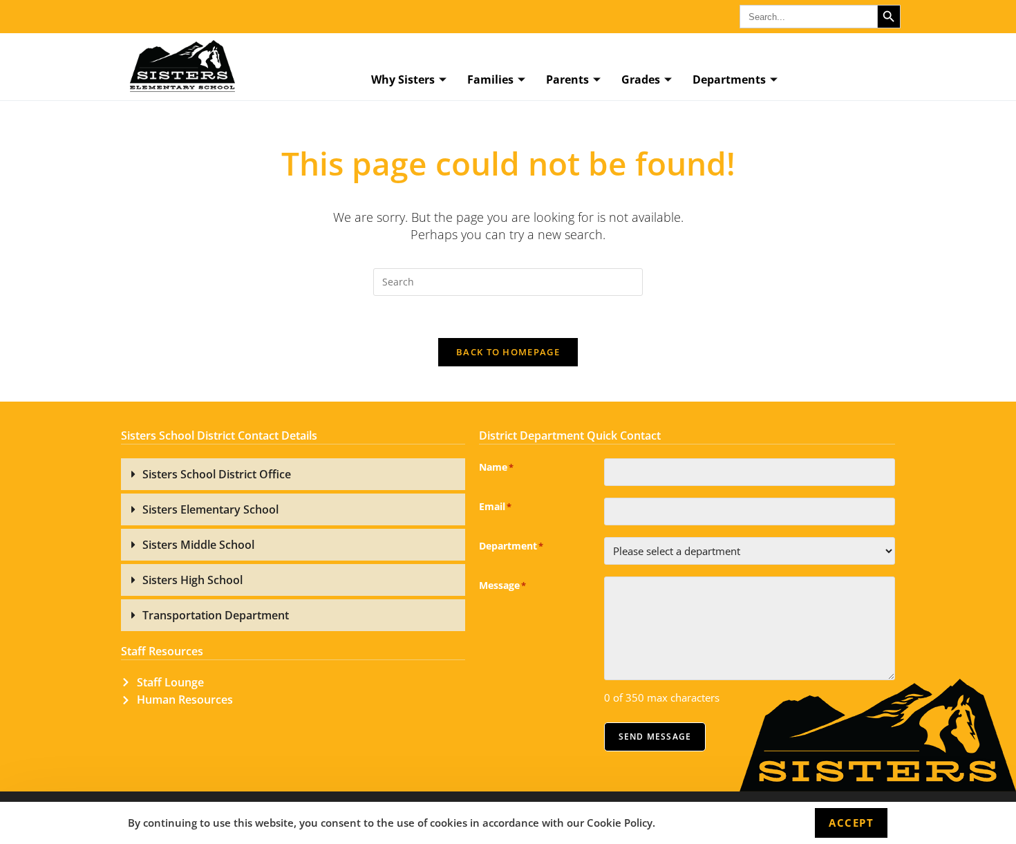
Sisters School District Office (216, 474)
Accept (851, 822)
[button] (293, 474)
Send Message (655, 736)
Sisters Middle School (198, 544)
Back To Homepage (508, 352)
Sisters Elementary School (210, 509)
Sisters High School (192, 580)
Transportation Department (215, 615)
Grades (640, 79)
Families (490, 79)
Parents (567, 79)
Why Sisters (403, 79)
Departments (729, 79)
